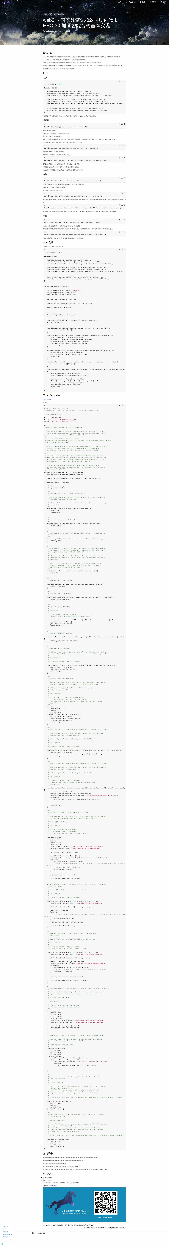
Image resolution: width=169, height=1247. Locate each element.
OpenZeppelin (7, 1234)
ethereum (56, 14)
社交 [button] (144, 2)
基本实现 (5, 1232)
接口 (4, 1229)
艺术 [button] (164, 2)
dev (50, 14)
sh (62, 14)
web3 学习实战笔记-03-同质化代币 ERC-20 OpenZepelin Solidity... (104, 1228)
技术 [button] (154, 2)
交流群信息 (53, 1186)
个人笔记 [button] (132, 2)
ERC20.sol (47, 399)
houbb (52, 31)
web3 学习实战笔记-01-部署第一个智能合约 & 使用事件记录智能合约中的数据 (68, 1225)
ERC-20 (5, 1227)
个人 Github (48, 1178)
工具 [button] (120, 2)
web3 (45, 14)
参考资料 (5, 1237)
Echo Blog (6, 3)
